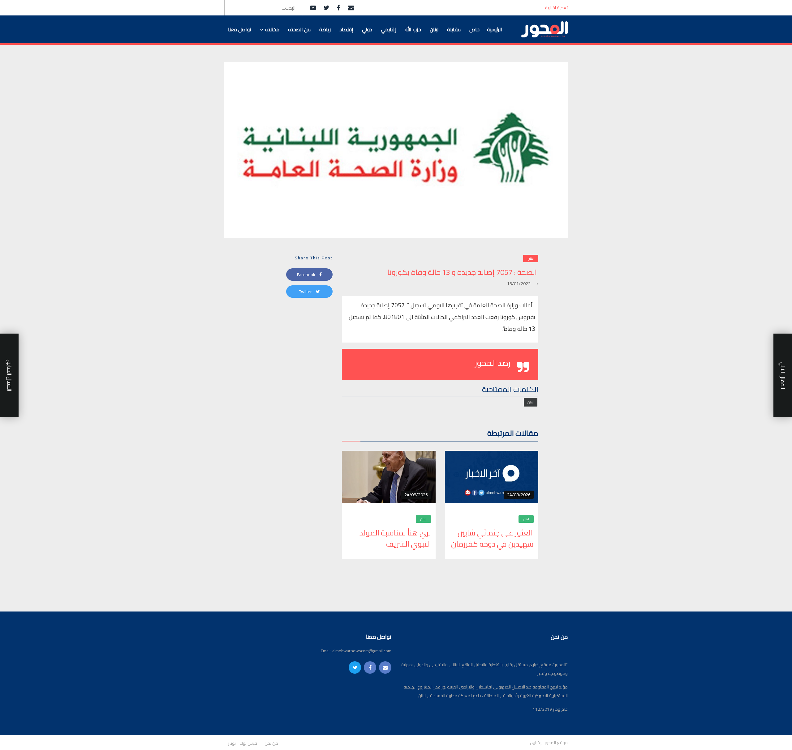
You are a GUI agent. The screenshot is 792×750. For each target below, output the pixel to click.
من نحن (271, 743)
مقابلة (454, 29)
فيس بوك (248, 743)
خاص (474, 29)
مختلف (272, 29)
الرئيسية (494, 29)
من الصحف (299, 29)
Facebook (306, 275)
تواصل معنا (239, 29)
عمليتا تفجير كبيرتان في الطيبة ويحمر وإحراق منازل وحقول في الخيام (473, 8)
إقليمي (388, 29)
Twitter (306, 292)
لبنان (434, 29)
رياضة (325, 29)
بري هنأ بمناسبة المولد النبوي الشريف (395, 538)
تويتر (232, 743)
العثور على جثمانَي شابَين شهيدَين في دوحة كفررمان (492, 538)
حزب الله (413, 29)
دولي (367, 29)
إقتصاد (346, 29)
